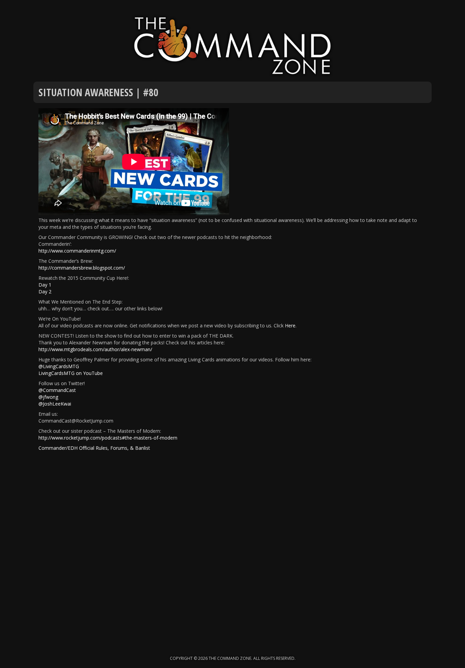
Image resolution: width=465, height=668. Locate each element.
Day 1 (44, 284)
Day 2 (44, 291)
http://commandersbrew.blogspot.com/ (81, 267)
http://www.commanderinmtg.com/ (77, 250)
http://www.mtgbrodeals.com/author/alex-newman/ (95, 349)
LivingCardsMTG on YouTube (70, 373)
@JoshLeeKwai (54, 403)
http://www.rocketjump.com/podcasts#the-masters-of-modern (107, 437)
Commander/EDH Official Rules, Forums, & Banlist (94, 448)
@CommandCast (57, 390)
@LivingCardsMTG (58, 366)
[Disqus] (232, 550)
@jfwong (48, 397)
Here (290, 325)
